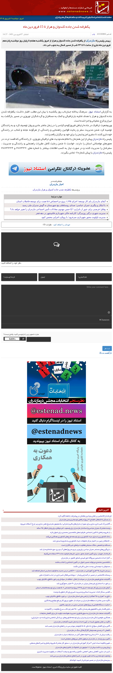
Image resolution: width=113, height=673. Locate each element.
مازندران (90, 40)
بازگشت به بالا (105, 352)
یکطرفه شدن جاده (62, 189)
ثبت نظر (107, 348)
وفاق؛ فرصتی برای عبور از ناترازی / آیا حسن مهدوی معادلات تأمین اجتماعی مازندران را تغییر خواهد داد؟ (57, 209)
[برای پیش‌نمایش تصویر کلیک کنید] (57, 79)
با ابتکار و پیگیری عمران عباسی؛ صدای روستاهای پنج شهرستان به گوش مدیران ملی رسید (63, 205)
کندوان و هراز (47, 189)
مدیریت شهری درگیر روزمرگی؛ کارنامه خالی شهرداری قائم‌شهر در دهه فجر (70, 213)
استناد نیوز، (94, 111)
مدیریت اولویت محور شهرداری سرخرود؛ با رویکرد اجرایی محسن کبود (73, 217)
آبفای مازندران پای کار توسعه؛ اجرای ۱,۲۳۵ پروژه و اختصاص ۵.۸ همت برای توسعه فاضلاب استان (60, 201)
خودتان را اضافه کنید (61, 224)
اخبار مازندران (56, 184)
